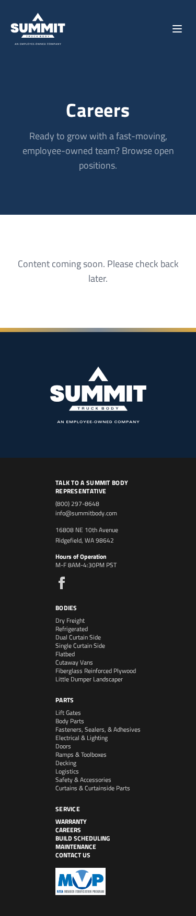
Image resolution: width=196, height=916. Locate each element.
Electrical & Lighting (81, 738)
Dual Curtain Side (78, 637)
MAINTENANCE (75, 847)
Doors (63, 746)
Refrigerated (71, 629)
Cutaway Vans (74, 662)
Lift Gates (68, 713)
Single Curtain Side (80, 645)
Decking (65, 763)
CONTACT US (72, 855)
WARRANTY (71, 821)
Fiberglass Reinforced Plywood (95, 671)
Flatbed (65, 654)
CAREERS (68, 830)
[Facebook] (61, 583)
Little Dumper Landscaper (89, 679)
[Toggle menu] (177, 28)
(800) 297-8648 (77, 504)
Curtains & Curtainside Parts (92, 788)
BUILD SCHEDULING (82, 838)
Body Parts (69, 721)
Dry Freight (70, 620)
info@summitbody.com (86, 513)
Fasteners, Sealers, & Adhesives (98, 729)
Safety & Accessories (83, 780)
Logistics (67, 771)
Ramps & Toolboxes (81, 754)
